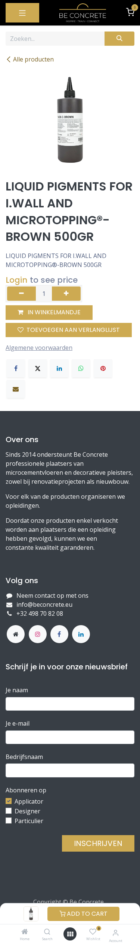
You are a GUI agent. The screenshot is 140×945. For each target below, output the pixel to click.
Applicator (29, 801)
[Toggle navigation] (22, 12)
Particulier (29, 821)
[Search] (47, 932)
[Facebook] (16, 368)
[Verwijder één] (21, 293)
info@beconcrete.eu (44, 604)
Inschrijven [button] (98, 843)
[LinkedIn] (59, 368)
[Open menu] (70, 934)
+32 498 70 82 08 (40, 613)
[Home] (24, 932)
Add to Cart (86, 913)
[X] (38, 368)
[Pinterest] (103, 368)
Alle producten (33, 59)
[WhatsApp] (81, 368)
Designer (27, 811)
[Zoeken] (119, 39)
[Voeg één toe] (66, 293)
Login (17, 280)
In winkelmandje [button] (53, 312)
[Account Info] (115, 932)
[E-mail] (16, 389)
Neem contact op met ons (52, 595)
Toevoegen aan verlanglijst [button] (73, 330)
